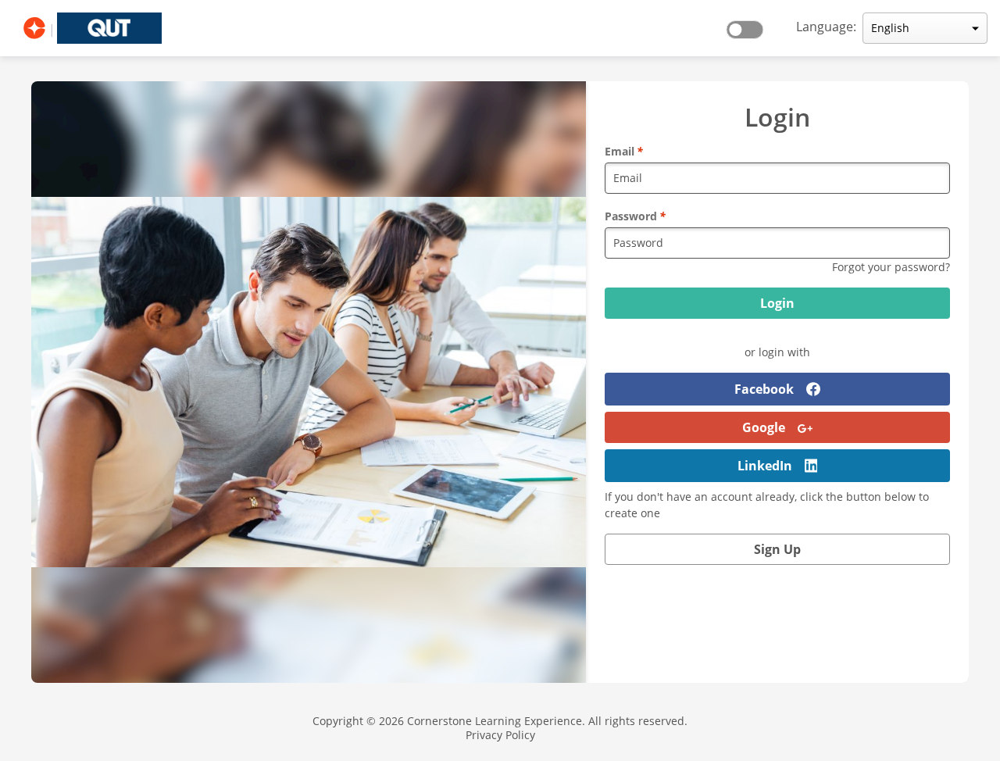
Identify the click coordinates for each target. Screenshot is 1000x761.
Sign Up (777, 549)
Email (624, 151)
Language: (826, 26)
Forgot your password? (891, 266)
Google (763, 427)
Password (635, 216)
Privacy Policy (500, 734)
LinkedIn (765, 465)
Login (777, 303)
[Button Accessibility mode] (749, 25)
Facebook (764, 389)
